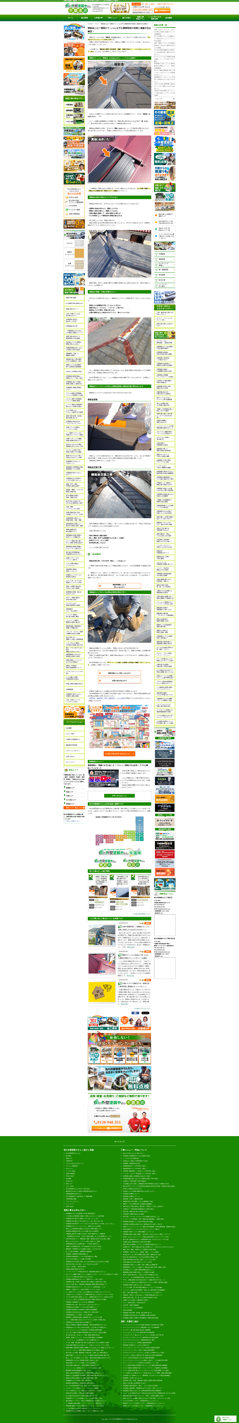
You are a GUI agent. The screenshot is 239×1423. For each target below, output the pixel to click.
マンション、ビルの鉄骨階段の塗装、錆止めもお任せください (141, 1277)
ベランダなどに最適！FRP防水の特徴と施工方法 (74, 644)
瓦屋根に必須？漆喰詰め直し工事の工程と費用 (136, 1242)
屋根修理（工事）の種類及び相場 (72, 354)
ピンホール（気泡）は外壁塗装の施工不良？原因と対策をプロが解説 (86, 1299)
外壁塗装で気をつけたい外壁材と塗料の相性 (74, 695)
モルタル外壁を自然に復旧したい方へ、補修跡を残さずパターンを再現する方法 (89, 1297)
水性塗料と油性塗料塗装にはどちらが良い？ (164, 540)
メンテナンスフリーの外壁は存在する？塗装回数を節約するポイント (86, 1271)
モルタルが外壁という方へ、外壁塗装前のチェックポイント (140, 1400)
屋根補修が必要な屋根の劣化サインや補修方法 (74, 536)
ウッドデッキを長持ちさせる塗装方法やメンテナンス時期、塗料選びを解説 (145, 1282)
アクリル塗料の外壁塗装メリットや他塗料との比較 (74, 394)
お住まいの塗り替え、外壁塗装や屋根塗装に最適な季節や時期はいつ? (86, 1284)
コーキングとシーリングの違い (74, 672)
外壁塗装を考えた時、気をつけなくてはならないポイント (83, 1304)
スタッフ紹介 (70, 733)
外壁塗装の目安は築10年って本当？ (71, 320)
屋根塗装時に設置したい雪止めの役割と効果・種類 (74, 524)
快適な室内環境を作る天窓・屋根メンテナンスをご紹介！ (140, 1259)
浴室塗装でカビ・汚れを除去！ (72, 610)
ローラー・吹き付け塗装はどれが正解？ (163, 569)
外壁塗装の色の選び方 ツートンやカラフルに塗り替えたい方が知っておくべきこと (90, 1223)
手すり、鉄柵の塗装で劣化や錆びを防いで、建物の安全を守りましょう (144, 1280)
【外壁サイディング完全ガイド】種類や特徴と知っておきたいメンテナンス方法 (89, 1294)
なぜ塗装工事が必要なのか (74, 303)
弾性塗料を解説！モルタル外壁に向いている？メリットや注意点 (85, 1406)
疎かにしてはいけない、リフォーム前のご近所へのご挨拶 (83, 1241)
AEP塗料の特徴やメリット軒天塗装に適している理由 (165, 722)
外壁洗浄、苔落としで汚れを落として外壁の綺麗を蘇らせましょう (142, 1295)
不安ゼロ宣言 (70, 1176)
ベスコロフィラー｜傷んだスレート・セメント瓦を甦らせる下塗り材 (143, 1335)
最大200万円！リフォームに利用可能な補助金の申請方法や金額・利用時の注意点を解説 (149, 1186)
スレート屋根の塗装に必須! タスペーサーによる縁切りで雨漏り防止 (86, 1320)
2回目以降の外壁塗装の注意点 (162, 444)
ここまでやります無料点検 (154, 18)
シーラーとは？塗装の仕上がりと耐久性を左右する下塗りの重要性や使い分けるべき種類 (149, 1393)
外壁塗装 (92, 698)
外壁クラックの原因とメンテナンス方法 (73, 428)
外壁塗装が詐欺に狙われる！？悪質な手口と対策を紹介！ (83, 1312)
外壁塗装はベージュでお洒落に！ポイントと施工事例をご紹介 (84, 1398)
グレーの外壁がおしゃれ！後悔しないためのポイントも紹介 (83, 1390)
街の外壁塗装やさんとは (73, 1153)
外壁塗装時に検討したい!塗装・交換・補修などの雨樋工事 (140, 1264)
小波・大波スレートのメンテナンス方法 (73, 700)
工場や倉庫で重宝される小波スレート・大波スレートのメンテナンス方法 (87, 1345)
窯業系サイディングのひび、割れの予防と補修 (164, 523)
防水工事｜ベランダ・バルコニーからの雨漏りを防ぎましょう (141, 1216)
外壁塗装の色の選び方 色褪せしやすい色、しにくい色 (82, 1218)
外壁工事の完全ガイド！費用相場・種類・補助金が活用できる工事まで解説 (88, 1239)
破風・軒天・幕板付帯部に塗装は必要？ (73, 485)
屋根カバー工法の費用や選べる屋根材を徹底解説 (74, 365)
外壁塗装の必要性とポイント (131, 1193)
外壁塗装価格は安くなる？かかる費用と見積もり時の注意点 (140, 1178)
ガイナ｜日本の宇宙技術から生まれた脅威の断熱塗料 (138, 1357)
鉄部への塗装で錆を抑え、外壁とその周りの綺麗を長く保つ (140, 1274)
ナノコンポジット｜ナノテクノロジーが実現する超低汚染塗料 (141, 1347)
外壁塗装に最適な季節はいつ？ (74, 388)
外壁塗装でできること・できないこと (74, 462)
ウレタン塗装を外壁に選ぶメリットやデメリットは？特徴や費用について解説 (146, 1370)
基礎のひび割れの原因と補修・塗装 (162, 631)
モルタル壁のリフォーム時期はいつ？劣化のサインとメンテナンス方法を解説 (164, 39)
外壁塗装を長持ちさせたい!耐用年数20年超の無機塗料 (165, 472)
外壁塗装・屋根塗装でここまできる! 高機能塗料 (80, 1302)
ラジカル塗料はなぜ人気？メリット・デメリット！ (165, 716)
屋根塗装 (100, 698)
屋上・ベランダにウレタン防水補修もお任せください (74, 649)
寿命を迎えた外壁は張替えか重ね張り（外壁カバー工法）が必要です (143, 1206)
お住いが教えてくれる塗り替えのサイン (73, 314)
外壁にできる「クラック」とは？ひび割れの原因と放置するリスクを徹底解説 (164, 32)
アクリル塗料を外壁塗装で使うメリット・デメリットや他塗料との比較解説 (145, 1368)
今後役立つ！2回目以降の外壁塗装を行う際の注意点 (138, 1209)
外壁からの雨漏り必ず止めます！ (133, 1188)
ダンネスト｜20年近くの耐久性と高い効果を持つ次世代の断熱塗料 (142, 1355)
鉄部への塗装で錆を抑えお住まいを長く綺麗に (74, 587)
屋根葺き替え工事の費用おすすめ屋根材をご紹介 (74, 360)
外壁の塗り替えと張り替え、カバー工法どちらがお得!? (82, 1264)
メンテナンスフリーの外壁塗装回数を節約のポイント (165, 427)
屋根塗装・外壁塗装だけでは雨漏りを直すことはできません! (84, 1249)
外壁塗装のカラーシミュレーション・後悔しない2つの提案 (83, 1226)
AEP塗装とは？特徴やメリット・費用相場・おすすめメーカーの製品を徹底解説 (146, 1375)
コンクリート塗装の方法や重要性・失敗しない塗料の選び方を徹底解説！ (144, 1290)
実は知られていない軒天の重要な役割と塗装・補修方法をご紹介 (142, 1254)
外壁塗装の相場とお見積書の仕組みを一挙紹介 (136, 1176)
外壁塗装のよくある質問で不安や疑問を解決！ (165, 347)
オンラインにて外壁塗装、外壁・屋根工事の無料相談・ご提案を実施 (143, 1219)
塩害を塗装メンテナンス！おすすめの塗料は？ (74, 661)
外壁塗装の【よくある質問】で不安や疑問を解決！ (81, 1213)
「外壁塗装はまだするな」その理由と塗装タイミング (74, 331)
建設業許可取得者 (71, 745)
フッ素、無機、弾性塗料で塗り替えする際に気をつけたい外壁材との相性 (87, 1342)
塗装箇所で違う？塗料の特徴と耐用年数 (164, 449)
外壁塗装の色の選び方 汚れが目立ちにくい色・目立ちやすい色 (84, 1221)
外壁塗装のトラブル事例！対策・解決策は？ (165, 637)
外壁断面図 (69, 689)
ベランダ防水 (120, 698)
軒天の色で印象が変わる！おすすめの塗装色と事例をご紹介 (140, 1257)
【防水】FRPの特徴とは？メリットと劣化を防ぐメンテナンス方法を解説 (164, 93)
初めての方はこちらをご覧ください (133, 1153)
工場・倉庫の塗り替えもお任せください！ (165, 313)
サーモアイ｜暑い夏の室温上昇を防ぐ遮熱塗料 (136, 1330)
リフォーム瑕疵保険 (72, 1166)
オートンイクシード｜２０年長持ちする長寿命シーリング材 (140, 1363)
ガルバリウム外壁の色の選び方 (163, 438)
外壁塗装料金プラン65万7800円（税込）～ (135, 1166)
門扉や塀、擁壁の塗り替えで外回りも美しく (136, 1211)
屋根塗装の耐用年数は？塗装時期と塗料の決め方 (164, 642)
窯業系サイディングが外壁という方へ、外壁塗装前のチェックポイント (144, 1403)
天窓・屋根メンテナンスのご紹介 (73, 507)
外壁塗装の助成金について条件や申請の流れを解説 (138, 1221)
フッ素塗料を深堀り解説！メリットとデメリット (165, 688)
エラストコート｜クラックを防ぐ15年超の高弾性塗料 (138, 1350)
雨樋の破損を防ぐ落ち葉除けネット (71, 530)
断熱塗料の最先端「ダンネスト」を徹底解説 (165, 614)
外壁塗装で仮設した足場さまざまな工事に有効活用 (165, 489)
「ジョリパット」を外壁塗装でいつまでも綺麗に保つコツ (83, 1340)
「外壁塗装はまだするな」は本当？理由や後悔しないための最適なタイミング (89, 1236)
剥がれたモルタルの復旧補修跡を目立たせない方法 (74, 445)
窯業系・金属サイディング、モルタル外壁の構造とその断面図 (84, 1337)
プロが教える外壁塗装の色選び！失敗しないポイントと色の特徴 (85, 1216)
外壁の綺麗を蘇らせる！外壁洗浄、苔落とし (164, 580)
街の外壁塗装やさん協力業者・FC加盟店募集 (79, 1196)
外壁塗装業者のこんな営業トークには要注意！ (165, 506)
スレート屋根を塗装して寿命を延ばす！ (135, 1302)
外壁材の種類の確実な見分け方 (161, 421)
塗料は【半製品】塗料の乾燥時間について (74, 666)
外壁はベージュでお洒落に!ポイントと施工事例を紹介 (165, 677)
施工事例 (84, 18)
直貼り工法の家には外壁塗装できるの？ (163, 529)
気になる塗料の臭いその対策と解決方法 (163, 404)
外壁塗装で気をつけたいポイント (74, 473)
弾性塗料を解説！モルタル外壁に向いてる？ (165, 694)
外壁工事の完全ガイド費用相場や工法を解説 (73, 337)
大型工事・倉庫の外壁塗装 (131, 1305)
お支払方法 (69, 1181)
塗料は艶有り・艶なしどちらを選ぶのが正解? (164, 535)
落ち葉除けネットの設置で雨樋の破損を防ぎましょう (138, 1269)
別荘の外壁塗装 (127, 1310)
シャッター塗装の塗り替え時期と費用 (72, 615)
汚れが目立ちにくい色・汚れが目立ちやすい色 (166, 222)
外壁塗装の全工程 (71, 326)
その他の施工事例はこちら (141, 914)
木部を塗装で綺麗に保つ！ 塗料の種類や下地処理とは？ (82, 1365)
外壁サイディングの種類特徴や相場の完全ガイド (74, 439)
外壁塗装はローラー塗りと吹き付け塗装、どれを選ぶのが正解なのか (86, 1327)
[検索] (173, 98)
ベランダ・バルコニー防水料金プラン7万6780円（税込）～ (140, 1173)
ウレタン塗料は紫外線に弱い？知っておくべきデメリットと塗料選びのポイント (164, 73)
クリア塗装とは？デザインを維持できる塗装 (74, 411)
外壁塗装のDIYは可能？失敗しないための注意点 (164, 512)
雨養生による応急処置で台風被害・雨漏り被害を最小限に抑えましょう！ (87, 1375)
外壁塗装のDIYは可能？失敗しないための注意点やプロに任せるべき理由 (87, 1261)
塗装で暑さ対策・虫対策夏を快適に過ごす (74, 417)
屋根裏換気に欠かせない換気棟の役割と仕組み (74, 655)
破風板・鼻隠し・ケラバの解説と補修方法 (74, 490)
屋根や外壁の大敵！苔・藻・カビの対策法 (164, 586)
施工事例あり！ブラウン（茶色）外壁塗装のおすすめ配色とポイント (86, 1400)
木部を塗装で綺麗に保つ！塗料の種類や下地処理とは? (165, 597)
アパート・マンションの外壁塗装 (133, 1307)
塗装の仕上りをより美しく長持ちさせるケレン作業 (74, 456)
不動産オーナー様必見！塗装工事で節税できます (164, 484)
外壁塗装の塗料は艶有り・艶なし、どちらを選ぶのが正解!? (140, 1385)
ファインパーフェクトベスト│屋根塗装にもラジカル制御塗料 (141, 1327)
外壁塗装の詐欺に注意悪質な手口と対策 (164, 387)
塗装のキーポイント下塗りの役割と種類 (163, 455)
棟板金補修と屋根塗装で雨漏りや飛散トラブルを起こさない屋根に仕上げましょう (90, 1347)
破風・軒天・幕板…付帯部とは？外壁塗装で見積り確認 (139, 1249)
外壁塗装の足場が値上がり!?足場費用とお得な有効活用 (139, 1315)
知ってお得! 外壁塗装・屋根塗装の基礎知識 (79, 1251)
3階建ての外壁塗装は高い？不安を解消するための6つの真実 (83, 1246)
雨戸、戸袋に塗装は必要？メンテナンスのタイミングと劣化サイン (142, 1292)
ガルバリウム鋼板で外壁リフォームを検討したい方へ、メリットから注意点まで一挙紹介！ (93, 1274)
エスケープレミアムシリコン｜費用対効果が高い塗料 (138, 1340)
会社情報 (68, 1178)
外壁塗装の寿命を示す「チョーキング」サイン (74, 422)
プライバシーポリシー (73, 751)
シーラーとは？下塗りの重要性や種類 (164, 466)
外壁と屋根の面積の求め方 (74, 684)
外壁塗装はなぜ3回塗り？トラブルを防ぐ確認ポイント (82, 1307)
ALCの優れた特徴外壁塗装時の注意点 (72, 678)
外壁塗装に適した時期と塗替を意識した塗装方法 (74, 383)
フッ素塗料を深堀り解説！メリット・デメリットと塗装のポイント (85, 1403)
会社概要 (168, 18)
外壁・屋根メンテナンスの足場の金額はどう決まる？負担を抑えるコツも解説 (164, 45)
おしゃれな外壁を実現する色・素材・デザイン (165, 648)
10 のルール (69, 1168)
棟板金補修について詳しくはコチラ (119, 586)
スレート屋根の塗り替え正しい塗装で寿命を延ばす (74, 541)
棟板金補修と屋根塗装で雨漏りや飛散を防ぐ (74, 627)
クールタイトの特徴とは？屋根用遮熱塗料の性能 (165, 711)
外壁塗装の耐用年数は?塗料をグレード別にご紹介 (74, 377)
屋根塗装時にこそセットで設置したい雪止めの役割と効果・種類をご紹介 (144, 1267)
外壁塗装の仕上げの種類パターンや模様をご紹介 (164, 699)
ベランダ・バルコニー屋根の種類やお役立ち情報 (74, 632)
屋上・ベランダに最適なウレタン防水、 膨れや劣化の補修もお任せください (88, 1357)
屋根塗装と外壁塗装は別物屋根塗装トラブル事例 (74, 468)
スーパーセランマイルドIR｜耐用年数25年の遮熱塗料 (138, 1332)
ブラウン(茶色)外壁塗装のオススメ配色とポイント (165, 682)
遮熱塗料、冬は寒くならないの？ (133, 1378)
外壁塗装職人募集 (71, 1199)
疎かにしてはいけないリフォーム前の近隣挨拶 (164, 398)
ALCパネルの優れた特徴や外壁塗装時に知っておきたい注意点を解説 (86, 1332)
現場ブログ (69, 1158)
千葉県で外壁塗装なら (73, 739)
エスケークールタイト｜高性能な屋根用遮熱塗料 (137, 1342)
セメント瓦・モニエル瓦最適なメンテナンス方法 (74, 581)
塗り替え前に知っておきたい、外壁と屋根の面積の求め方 (83, 1335)
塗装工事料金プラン (140, 18)
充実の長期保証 (70, 1173)
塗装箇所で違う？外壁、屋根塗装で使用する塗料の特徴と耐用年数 (142, 1380)
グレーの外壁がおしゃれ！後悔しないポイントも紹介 (165, 660)
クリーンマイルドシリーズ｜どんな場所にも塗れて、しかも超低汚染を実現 (145, 1360)
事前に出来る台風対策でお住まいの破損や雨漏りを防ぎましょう (85, 1373)
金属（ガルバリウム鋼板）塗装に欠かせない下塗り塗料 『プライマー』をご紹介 (146, 1398)
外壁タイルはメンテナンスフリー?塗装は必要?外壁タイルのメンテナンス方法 (146, 1237)
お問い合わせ (70, 756)
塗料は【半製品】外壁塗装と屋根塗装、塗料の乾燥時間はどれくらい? (86, 1325)
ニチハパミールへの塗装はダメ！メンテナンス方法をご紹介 (83, 1368)
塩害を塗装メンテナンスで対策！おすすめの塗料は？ (81, 1363)
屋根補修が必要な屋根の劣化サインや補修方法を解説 (138, 1272)
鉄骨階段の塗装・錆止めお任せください (74, 593)
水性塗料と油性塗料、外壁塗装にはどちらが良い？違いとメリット (142, 1388)
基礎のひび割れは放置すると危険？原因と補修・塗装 (81, 1378)
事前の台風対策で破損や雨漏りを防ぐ (163, 620)
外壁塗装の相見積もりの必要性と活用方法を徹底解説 (81, 1309)
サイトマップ (70, 762)
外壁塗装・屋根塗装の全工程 (131, 1163)
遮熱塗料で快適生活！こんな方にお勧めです (136, 1345)
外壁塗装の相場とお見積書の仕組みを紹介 (164, 370)
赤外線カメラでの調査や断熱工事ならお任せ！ (74, 343)
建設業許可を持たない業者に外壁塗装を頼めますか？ (81, 1191)
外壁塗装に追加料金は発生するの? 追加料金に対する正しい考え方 (142, 1224)
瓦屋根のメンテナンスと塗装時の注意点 (74, 576)
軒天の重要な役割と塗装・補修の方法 (72, 496)
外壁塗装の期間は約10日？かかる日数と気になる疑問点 (82, 1231)
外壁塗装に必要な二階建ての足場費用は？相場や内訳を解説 (140, 1318)
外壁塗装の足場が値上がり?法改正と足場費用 (165, 495)
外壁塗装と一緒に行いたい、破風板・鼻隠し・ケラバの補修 (140, 1252)
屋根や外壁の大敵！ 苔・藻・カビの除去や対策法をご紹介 (140, 1297)
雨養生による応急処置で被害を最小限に (164, 625)
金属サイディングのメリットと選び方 (72, 559)
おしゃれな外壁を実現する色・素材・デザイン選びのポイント (84, 1385)
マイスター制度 (70, 1171)
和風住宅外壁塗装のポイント (163, 552)
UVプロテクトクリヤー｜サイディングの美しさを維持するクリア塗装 (143, 1352)
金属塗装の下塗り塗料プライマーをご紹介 (164, 461)
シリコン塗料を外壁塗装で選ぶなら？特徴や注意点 (74, 405)
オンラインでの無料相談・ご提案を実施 (164, 342)
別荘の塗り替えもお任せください (165, 324)
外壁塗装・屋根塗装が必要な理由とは (77, 1254)
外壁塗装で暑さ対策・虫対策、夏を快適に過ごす (137, 1312)
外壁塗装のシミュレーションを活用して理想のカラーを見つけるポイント (164, 79)
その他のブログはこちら (142, 1008)
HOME (90, 24)
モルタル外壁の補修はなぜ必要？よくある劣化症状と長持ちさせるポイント (164, 52)
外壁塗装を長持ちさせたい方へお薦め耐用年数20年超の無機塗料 (142, 1390)
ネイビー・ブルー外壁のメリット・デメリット (164, 654)
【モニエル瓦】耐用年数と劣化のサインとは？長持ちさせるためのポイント (164, 86)
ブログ (97, 24)
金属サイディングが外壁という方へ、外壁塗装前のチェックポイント (143, 1406)
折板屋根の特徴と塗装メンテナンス (71, 570)
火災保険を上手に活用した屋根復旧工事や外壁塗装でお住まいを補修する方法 (146, 1183)
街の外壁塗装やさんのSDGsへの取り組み (78, 1188)
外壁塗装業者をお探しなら (74, 1193)
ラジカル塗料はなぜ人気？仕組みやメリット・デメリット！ (83, 1408)
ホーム (70, 18)
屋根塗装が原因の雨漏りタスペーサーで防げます (74, 547)
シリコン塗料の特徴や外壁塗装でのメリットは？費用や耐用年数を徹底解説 (145, 1365)
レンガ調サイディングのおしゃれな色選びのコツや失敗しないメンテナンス (88, 1292)
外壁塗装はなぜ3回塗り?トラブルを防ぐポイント (74, 479)
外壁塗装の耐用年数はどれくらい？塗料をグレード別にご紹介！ (85, 1279)
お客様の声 (98, 18)
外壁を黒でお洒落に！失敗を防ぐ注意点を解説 (164, 665)
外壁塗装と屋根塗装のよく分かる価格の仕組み (136, 1156)
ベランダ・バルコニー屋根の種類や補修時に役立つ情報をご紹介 (85, 1350)
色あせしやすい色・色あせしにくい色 (165, 229)
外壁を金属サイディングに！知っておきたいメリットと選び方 (141, 1229)
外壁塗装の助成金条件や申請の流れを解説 (164, 353)
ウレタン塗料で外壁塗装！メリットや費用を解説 (74, 400)
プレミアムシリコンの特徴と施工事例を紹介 (164, 705)
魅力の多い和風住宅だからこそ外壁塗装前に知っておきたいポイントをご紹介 (146, 1239)
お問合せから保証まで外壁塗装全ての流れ (135, 1161)
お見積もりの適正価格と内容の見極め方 (164, 381)
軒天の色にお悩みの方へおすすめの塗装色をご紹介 (74, 502)
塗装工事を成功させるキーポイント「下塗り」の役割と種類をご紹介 (143, 1395)
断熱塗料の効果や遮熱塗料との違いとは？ (164, 608)
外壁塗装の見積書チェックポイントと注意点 (165, 376)
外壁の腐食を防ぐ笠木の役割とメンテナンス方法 (74, 513)
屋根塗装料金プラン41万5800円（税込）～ (135, 1168)
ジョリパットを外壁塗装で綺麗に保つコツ (165, 563)
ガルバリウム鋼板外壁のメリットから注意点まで (164, 432)
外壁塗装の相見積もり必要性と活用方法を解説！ (165, 364)
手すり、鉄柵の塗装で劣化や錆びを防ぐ (73, 598)
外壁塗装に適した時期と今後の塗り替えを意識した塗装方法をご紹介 (86, 1282)
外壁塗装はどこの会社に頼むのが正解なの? (78, 1322)
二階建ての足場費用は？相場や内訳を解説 (164, 501)
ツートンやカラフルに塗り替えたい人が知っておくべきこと (166, 236)
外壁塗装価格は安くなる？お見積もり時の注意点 (74, 348)
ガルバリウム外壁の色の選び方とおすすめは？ (79, 1277)
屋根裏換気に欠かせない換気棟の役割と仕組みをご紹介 (82, 1360)
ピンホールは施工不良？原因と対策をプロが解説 (74, 451)
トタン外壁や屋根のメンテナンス (72, 564)
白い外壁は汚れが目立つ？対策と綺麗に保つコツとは (165, 671)
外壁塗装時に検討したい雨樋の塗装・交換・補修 (74, 519)
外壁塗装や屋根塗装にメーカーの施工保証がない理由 (165, 478)
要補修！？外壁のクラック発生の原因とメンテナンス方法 (83, 1289)
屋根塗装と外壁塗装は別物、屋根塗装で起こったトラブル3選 (84, 1317)
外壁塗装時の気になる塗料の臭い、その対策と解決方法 (82, 1244)
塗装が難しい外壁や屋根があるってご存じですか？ (165, 518)
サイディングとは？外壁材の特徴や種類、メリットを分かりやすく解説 (164, 59)
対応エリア (69, 1183)
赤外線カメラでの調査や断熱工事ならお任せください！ (139, 1191)
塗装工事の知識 (71, 297)
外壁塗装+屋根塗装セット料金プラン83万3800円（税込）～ (140, 1171)
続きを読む (131, 947)
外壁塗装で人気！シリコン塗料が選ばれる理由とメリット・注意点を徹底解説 (164, 66)
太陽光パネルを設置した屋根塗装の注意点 (164, 591)
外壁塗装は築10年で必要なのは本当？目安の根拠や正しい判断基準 (85, 1234)
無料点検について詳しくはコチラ (119, 673)
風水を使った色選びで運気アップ (166, 215)
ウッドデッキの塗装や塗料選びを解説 (73, 604)
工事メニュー (112, 18)
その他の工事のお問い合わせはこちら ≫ (119, 754)
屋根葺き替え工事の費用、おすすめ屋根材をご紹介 (138, 1201)
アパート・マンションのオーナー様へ (164, 319)
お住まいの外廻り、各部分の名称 (76, 1266)
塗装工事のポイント (72, 309)
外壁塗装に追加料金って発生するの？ (163, 359)
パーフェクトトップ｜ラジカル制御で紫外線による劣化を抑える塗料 (143, 1325)
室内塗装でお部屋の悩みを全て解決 (133, 1214)
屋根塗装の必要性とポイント (131, 1196)
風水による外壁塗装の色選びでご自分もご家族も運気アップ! (84, 1228)
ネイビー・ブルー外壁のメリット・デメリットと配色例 (82, 1388)
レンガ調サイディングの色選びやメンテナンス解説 (74, 434)
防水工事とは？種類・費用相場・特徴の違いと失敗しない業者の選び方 (87, 1352)
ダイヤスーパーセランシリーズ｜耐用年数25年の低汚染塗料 (140, 1337)
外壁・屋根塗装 (109, 698)
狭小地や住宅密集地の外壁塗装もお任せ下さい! (74, 553)
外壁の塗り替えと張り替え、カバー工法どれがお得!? (164, 415)
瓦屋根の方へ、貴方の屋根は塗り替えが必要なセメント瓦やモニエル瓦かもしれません (148, 1247)
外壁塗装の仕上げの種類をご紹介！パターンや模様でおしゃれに (85, 1411)
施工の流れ (126, 18)
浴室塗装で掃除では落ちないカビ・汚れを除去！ (137, 1285)
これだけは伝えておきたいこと (75, 1163)
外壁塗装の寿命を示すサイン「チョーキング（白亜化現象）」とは (85, 1287)
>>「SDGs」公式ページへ (71, 821)
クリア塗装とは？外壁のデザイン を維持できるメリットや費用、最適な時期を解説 (147, 1373)
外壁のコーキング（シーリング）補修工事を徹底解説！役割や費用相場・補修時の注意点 (149, 1226)
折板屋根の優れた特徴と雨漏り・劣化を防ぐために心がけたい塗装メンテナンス (146, 1234)
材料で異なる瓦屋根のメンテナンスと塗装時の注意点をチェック (142, 1244)
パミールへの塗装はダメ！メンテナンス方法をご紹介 (165, 603)
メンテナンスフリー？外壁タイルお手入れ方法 (164, 546)
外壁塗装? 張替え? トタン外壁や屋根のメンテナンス (138, 1231)
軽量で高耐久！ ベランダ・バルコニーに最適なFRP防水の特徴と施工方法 (87, 1355)
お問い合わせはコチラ (119, 680)
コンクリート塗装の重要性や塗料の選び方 (73, 621)
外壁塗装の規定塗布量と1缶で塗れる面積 (164, 574)
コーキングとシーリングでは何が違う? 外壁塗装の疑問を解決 (84, 1330)
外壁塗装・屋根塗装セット (74, 116)
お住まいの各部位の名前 (74, 371)
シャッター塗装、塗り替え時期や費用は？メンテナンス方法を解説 (142, 1287)
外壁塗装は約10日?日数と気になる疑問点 (164, 393)
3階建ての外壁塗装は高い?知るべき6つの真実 (165, 410)
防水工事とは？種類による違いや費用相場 (74, 638)
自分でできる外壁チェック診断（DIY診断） (79, 1259)
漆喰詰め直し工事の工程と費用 (163, 557)
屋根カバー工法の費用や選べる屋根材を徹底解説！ (138, 1204)
